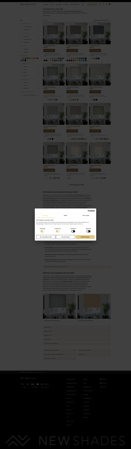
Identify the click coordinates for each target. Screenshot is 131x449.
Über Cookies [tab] (86, 215)
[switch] (58, 231)
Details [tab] (65, 215)
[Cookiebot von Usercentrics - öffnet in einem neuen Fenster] (89, 211)
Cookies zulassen (85, 237)
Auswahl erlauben (65, 237)
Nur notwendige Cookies (46, 237)
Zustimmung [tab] (45, 215)
